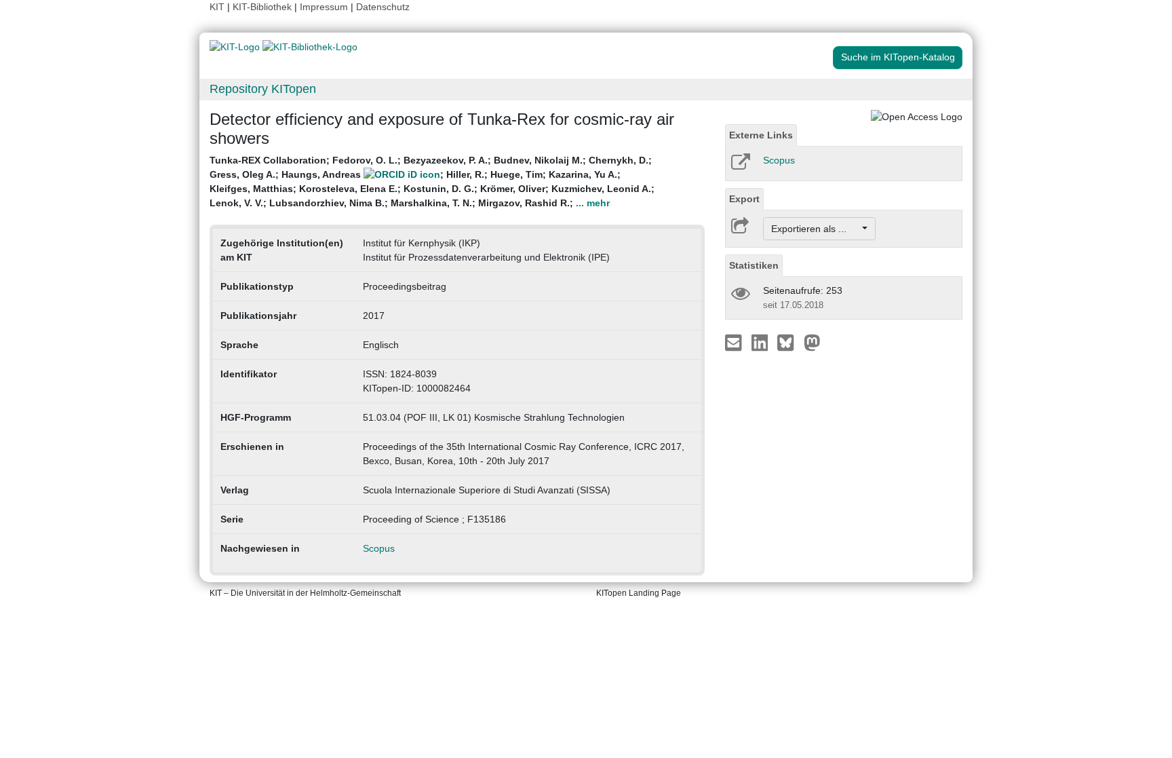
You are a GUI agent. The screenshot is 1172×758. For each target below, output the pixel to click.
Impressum (324, 6)
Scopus (379, 548)
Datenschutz (383, 6)
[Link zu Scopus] (739, 166)
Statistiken (754, 265)
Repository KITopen (263, 89)
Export (744, 198)
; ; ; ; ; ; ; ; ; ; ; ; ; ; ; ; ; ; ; (432, 181)
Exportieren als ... (815, 228)
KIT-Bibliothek (263, 6)
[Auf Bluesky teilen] (789, 342)
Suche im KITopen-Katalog (898, 57)
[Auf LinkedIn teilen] (761, 342)
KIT (217, 6)
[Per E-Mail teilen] (735, 342)
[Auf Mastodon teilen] (812, 342)
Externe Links (761, 135)
